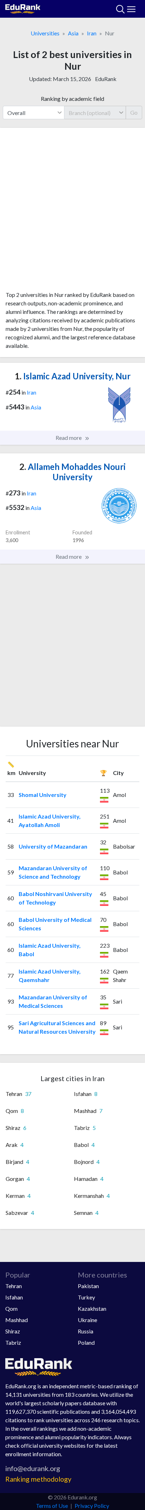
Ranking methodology (38, 1479)
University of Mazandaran (53, 846)
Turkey (86, 1297)
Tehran (13, 1285)
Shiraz (12, 1331)
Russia (85, 1331)
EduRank (105, 78)
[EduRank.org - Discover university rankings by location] (22, 8)
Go (134, 112)
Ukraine (87, 1319)
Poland (86, 1342)
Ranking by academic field (72, 98)
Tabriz (13, 1342)
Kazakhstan (92, 1308)
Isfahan (14, 1297)
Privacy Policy (92, 1505)
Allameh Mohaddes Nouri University (72, 471)
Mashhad (16, 1319)
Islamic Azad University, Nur (73, 376)
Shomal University (43, 794)
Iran (91, 33)
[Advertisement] (72, 212)
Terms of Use (52, 1505)
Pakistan (88, 1285)
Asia (73, 33)
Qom (11, 1308)
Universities (45, 33)
